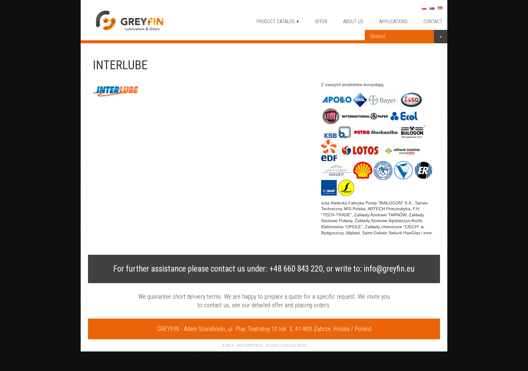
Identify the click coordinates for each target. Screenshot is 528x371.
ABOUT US (353, 21)
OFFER (321, 21)
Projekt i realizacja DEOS (286, 345)
